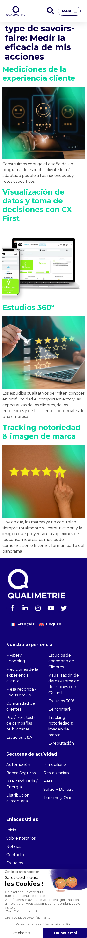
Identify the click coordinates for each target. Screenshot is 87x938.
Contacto (15, 854)
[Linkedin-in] (25, 608)
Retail (49, 781)
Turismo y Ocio (58, 797)
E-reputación (61, 743)
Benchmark (59, 709)
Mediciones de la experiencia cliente (38, 74)
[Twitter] (64, 608)
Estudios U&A (19, 737)
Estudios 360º (28, 307)
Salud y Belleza (58, 789)
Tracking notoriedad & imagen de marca (41, 432)
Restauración (56, 773)
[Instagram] (38, 608)
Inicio (11, 830)
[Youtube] (51, 608)
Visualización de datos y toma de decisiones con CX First (37, 205)
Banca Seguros (21, 773)
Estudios (14, 863)
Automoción (18, 764)
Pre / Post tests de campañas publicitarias (20, 723)
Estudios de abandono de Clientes (61, 661)
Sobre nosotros (21, 838)
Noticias (13, 846)
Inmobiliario (55, 764)
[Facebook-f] (12, 608)
